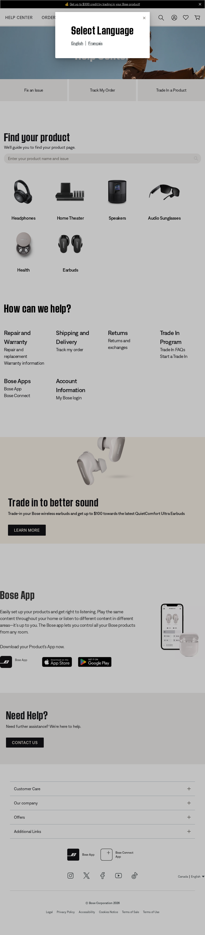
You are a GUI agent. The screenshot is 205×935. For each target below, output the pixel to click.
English (77, 43)
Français (95, 43)
